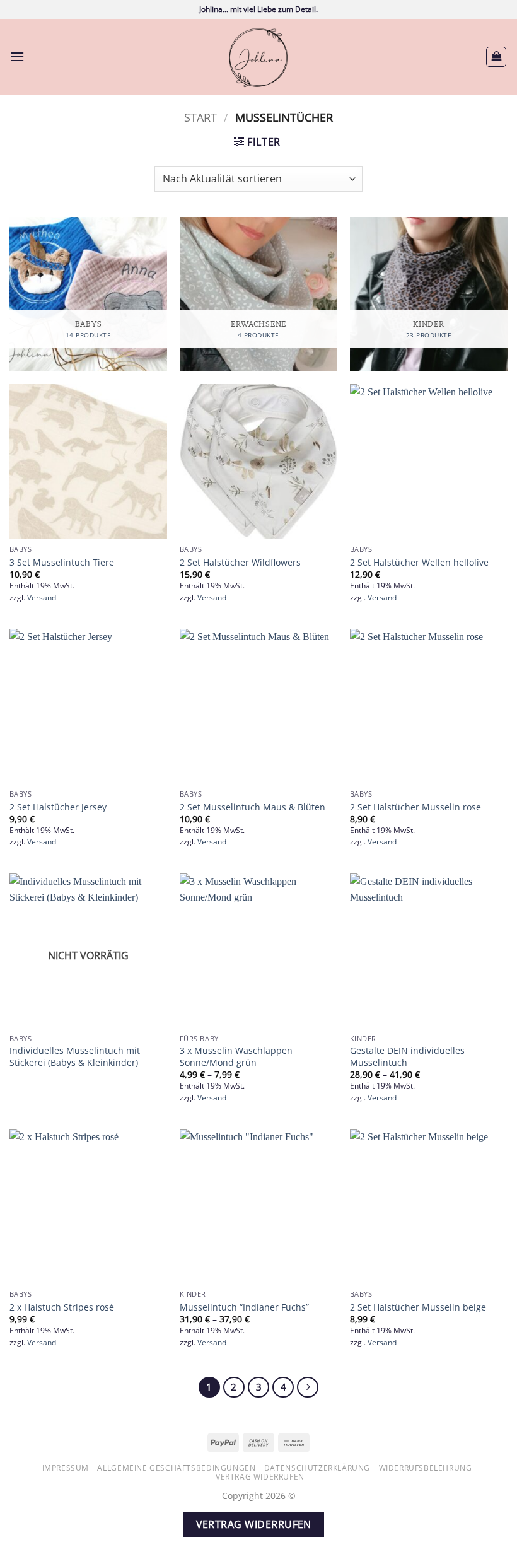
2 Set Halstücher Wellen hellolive (419, 562)
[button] (17, 56)
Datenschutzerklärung (317, 1467)
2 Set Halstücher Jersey (58, 807)
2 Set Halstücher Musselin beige (418, 1307)
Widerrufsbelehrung (425, 1467)
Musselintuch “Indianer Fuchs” (244, 1307)
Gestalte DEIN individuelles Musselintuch (407, 1056)
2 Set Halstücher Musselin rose (415, 807)
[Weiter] (307, 1387)
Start (200, 117)
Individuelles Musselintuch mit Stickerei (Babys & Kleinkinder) (74, 1056)
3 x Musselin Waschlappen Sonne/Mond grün (236, 1056)
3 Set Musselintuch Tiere (61, 562)
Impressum (66, 1467)
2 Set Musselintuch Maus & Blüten (252, 807)
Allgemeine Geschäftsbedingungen (176, 1467)
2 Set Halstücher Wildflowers (240, 562)
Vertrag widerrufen (260, 1476)
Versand (41, 597)
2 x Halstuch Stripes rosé (61, 1307)
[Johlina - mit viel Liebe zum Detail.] (258, 56)
